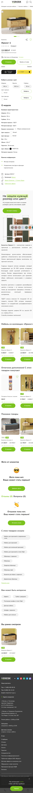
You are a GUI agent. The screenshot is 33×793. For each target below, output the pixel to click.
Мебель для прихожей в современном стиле (15, 537)
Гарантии (29, 66)
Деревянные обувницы (10, 579)
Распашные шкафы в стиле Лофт (13, 601)
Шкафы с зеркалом (9, 610)
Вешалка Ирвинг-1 (6, 350)
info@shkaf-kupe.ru (10, 693)
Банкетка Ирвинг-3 (25, 440)
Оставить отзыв (16, 523)
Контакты (4, 769)
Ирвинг (14, 177)
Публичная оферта (10, 183)
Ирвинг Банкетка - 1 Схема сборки (14, 180)
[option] (10, 345)
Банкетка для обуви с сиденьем (13, 574)
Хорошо (16, 788)
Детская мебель (8, 605)
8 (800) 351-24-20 (9, 690)
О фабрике (4, 739)
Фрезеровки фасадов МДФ (9, 767)
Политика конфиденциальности (10, 756)
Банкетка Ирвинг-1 (6, 650)
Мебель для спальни (10, 615)
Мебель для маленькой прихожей (13, 547)
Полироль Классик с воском (9, 396)
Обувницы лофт (8, 570)
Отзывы (3, 742)
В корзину (9, 62)
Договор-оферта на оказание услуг (11, 761)
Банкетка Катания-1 (7, 440)
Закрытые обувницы (9, 565)
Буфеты (6, 596)
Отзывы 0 (13, 46)
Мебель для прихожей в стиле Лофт (14, 552)
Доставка (4, 745)
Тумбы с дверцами (20, 596)
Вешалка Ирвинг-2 (25, 396)
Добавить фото (16, 488)
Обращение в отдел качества (9, 764)
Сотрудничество (5, 753)
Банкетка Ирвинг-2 (25, 350)
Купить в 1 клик (24, 62)
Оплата (3, 66)
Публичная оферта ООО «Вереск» (11, 758)
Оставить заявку (12, 211)
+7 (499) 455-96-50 (9, 687)
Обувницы (7, 561)
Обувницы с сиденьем (10, 556)
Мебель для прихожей (10, 543)
